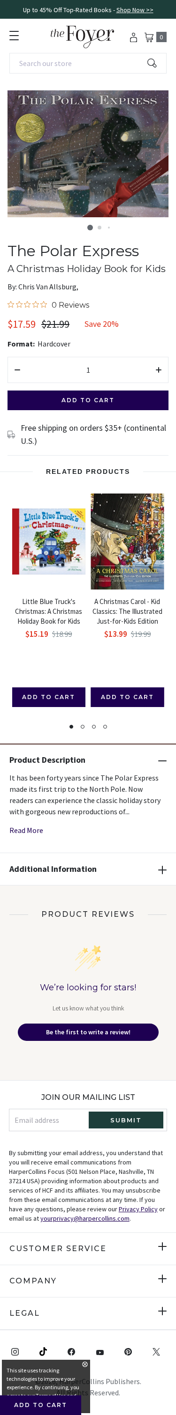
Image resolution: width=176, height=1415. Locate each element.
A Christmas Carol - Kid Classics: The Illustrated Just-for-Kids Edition (127, 611)
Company (33, 1280)
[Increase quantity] (158, 370)
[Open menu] (14, 35)
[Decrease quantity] (17, 370)
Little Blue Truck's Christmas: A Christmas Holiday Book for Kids (48, 611)
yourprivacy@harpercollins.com (85, 1218)
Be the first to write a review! (88, 1032)
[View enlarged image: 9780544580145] (88, 153)
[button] (90, 227)
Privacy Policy (138, 1209)
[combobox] (88, 63)
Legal (24, 1313)
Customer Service (58, 1248)
